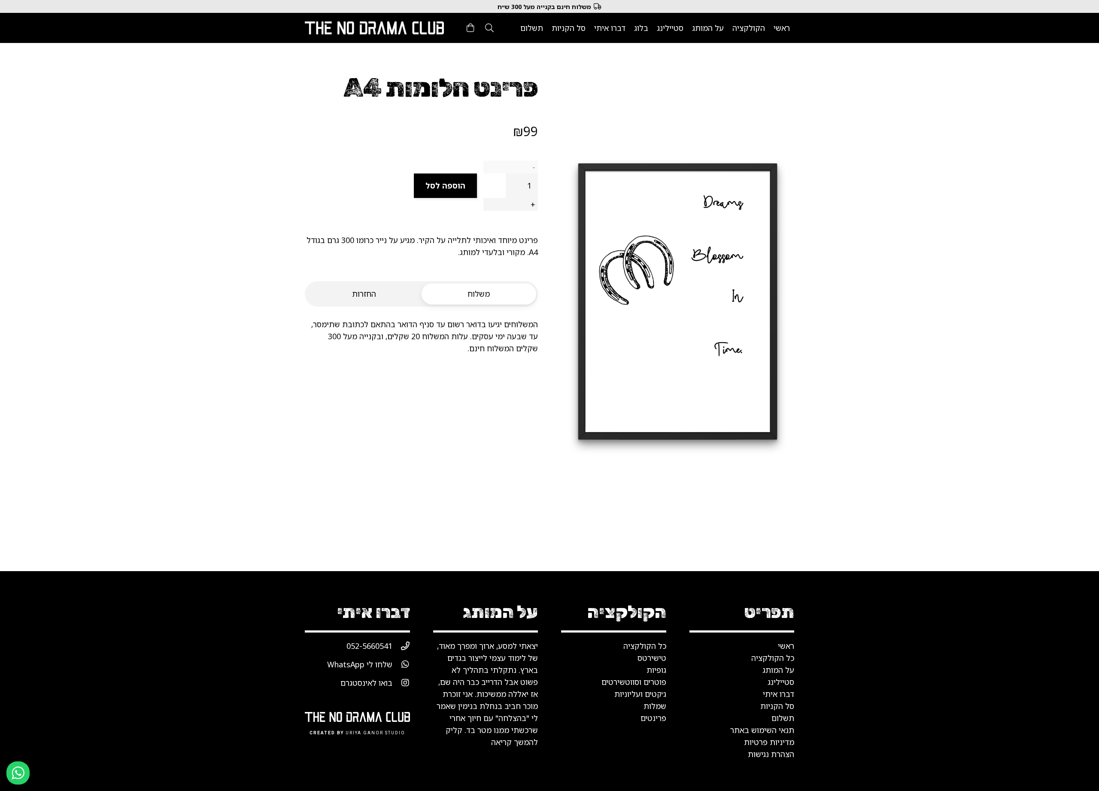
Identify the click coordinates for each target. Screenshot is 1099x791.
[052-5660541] (401, 646)
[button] (489, 28)
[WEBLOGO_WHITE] (374, 27)
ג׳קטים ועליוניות (640, 694)
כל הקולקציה (644, 646)
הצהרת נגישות (771, 754)
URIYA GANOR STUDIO (375, 733)
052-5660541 (369, 646)
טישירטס (652, 658)
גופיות (656, 670)
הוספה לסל (445, 185)
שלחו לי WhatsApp (359, 664)
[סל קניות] (470, 28)
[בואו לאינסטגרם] (401, 683)
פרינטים (653, 718)
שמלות (655, 706)
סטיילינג (781, 682)
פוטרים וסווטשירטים (633, 682)
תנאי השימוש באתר (762, 730)
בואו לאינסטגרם (366, 683)
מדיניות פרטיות (769, 742)
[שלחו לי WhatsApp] (401, 664)
